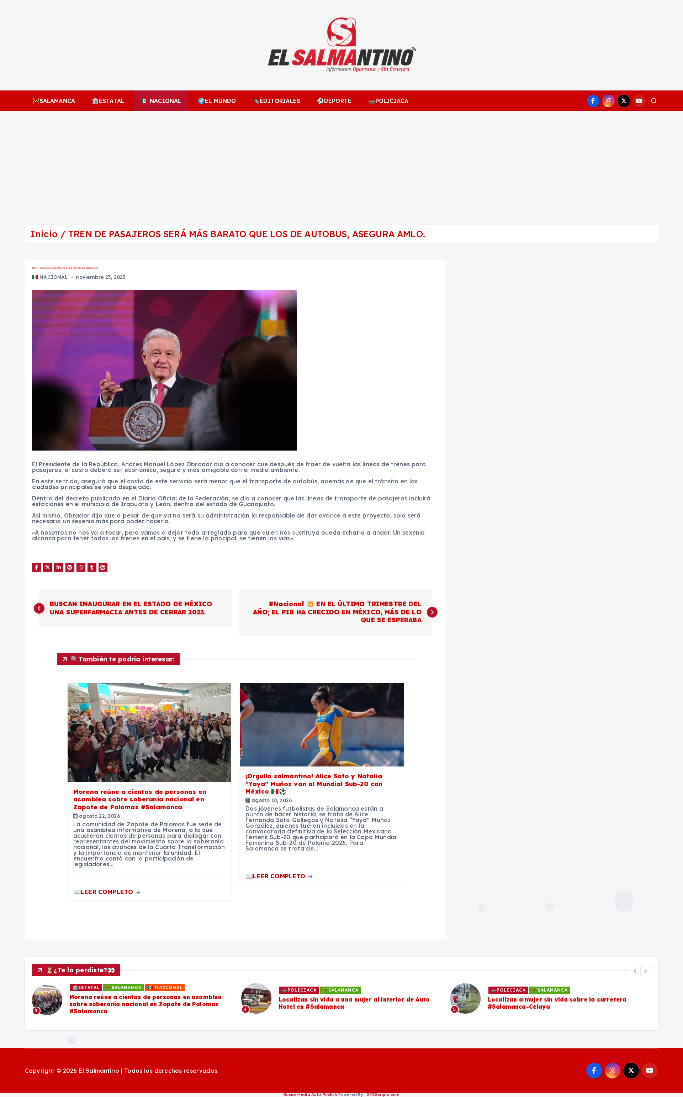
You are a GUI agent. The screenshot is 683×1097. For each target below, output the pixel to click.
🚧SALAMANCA (53, 100)
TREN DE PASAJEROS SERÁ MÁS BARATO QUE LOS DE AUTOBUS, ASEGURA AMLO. (246, 233)
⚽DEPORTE (334, 100)
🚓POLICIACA (388, 100)
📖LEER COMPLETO (104, 891)
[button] (635, 971)
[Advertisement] (341, 164)
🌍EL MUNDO (217, 100)
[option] (132, 999)
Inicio (44, 233)
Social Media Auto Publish (310, 1094)
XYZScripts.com (383, 1094)
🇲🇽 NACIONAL (161, 100)
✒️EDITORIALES (276, 100)
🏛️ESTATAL (108, 100)
